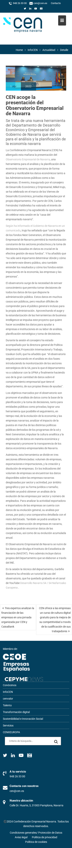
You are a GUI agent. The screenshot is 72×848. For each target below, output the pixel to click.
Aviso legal (21, 837)
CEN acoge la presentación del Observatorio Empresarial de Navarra (35, 105)
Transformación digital (16, 712)
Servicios (8, 725)
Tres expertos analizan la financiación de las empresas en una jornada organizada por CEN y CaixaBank (17, 617)
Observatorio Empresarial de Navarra (28, 159)
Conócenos (9, 685)
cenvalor (8, 698)
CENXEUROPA (11, 732)
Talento (7, 705)
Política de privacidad (44, 837)
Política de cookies (36, 841)
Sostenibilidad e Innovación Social (23, 718)
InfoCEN (8, 691)
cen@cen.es (40, 3)
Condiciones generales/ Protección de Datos (36, 832)
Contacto (56, 3)
